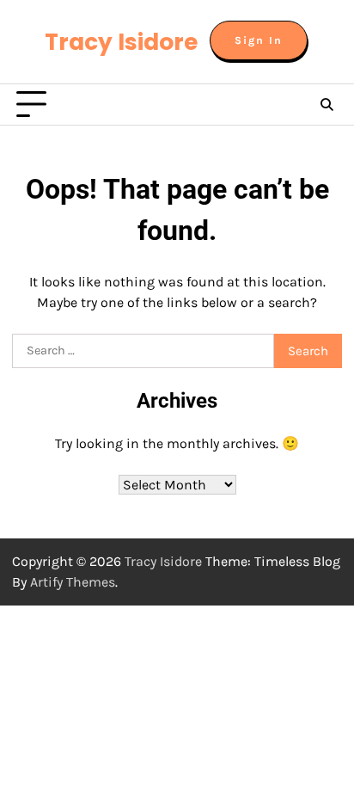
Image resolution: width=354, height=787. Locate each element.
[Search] (326, 104)
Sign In (259, 40)
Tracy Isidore (121, 42)
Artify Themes (72, 582)
